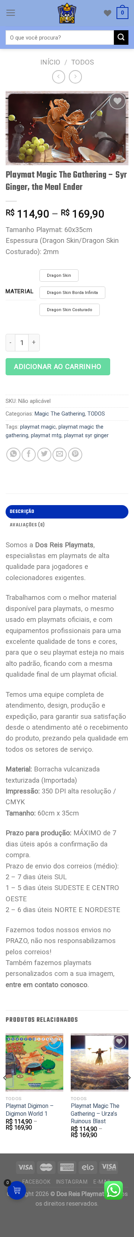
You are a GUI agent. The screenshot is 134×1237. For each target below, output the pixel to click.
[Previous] (5, 1093)
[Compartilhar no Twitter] (44, 455)
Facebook (36, 1182)
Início (50, 62)
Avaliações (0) (27, 525)
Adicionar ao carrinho (58, 366)
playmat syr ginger (86, 435)
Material (20, 292)
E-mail (102, 1182)
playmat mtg (46, 435)
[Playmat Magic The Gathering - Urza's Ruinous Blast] (99, 1062)
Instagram (72, 1182)
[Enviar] (121, 37)
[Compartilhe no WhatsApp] (13, 455)
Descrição (22, 512)
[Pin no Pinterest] (75, 455)
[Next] (129, 1093)
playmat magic (38, 426)
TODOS (82, 62)
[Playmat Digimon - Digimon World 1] (34, 1062)
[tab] (67, 512)
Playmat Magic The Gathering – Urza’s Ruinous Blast (95, 1113)
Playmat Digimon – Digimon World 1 (30, 1109)
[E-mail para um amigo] (59, 455)
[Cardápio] (11, 13)
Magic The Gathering (60, 413)
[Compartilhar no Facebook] (29, 455)
